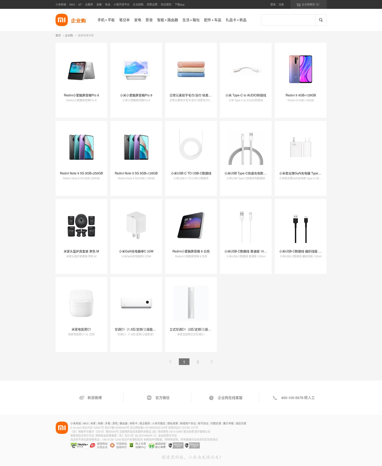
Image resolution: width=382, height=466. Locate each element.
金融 (99, 4)
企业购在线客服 (230, 397)
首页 (58, 35)
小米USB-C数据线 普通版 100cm (247, 251)
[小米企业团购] (61, 20)
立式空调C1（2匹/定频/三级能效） (193, 329)
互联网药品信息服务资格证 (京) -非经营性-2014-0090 (151, 431)
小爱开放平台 (122, 4)
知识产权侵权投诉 (132, 439)
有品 (107, 4)
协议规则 (166, 4)
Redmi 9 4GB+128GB (301, 95)
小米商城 (60, 4)
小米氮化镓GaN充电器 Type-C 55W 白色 (307, 173)
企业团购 (138, 4)
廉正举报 (228, 423)
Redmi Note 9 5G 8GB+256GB (81, 173)
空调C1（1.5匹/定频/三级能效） (137, 329)
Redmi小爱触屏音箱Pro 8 (81, 95)
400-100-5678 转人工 (298, 397)
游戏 (115, 423)
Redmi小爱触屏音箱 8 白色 (191, 251)
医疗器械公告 (202, 431)
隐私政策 (172, 423)
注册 (281, 4)
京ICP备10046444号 (117, 427)
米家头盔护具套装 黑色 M (81, 251)
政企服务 (144, 423)
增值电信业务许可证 (82, 435)
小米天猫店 (158, 423)
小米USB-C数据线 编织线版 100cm (303, 251)
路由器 (124, 423)
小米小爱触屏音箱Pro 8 (136, 95)
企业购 (69, 35)
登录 (273, 4)
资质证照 (152, 4)
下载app (180, 4)
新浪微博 (95, 397)
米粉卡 (134, 423)
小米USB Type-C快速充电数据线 (246, 173)
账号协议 (203, 423)
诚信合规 (241, 423)
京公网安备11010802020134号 (149, 427)
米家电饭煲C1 (81, 329)
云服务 (89, 4)
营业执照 (188, 431)
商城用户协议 (188, 423)
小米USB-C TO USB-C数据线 (191, 173)
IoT (80, 4)
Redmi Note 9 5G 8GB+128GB (136, 173)
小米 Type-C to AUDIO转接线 (245, 95)
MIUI (72, 4)
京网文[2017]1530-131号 (183, 427)
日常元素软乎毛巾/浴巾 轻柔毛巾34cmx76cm (201, 95)
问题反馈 (215, 423)
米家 (93, 423)
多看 (107, 423)
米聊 (100, 423)
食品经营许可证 (167, 435)
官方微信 (162, 397)
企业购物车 (308, 4)
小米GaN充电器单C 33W (136, 251)
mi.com (77, 427)
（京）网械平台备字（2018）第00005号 (94, 431)
